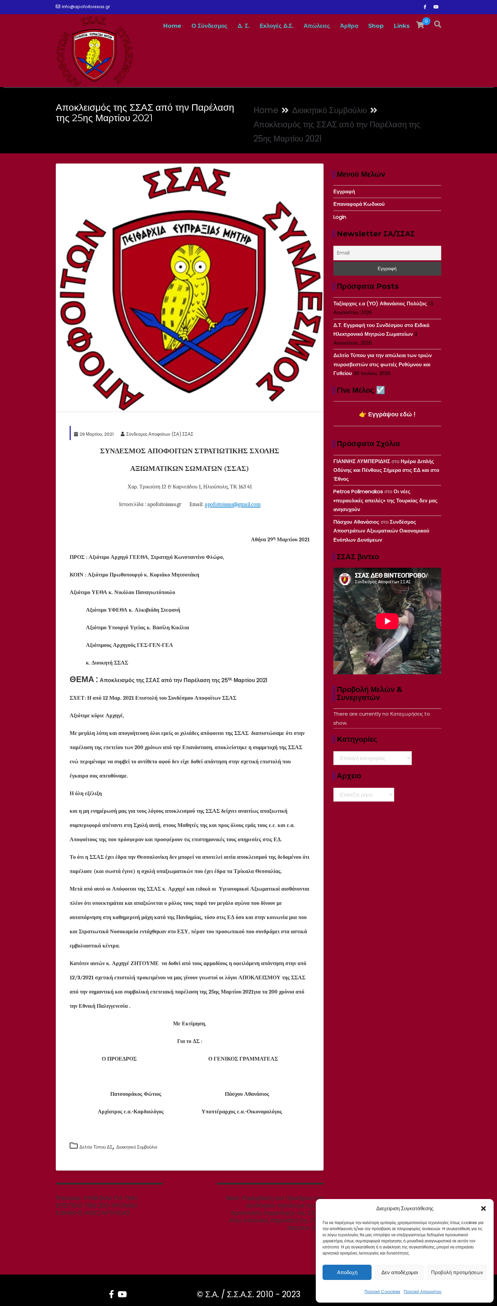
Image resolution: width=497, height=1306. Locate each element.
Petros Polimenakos (358, 491)
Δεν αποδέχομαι (399, 1272)
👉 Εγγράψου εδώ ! (387, 414)
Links (402, 25)
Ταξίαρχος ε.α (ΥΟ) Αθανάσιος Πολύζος (380, 303)
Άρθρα (349, 25)
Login (339, 216)
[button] (483, 1208)
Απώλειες (317, 25)
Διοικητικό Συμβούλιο (136, 1147)
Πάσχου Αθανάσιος (356, 521)
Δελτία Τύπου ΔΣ (96, 1147)
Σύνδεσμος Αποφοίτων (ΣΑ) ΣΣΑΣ (159, 434)
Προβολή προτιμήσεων (457, 1272)
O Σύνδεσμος (209, 25)
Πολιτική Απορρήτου (423, 1291)
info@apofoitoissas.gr (86, 6)
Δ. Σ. (244, 25)
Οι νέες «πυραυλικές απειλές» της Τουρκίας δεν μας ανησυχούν (385, 500)
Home (172, 25)
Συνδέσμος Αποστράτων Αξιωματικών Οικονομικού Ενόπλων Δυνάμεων (381, 530)
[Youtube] (435, 7)
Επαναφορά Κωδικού (359, 204)
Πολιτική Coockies (382, 1291)
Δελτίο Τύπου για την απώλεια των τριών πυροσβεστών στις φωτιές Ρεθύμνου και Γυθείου (382, 364)
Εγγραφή (344, 191)
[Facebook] (425, 7)
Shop (376, 25)
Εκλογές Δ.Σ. (276, 25)
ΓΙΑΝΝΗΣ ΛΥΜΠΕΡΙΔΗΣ (361, 461)
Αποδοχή (347, 1272)
